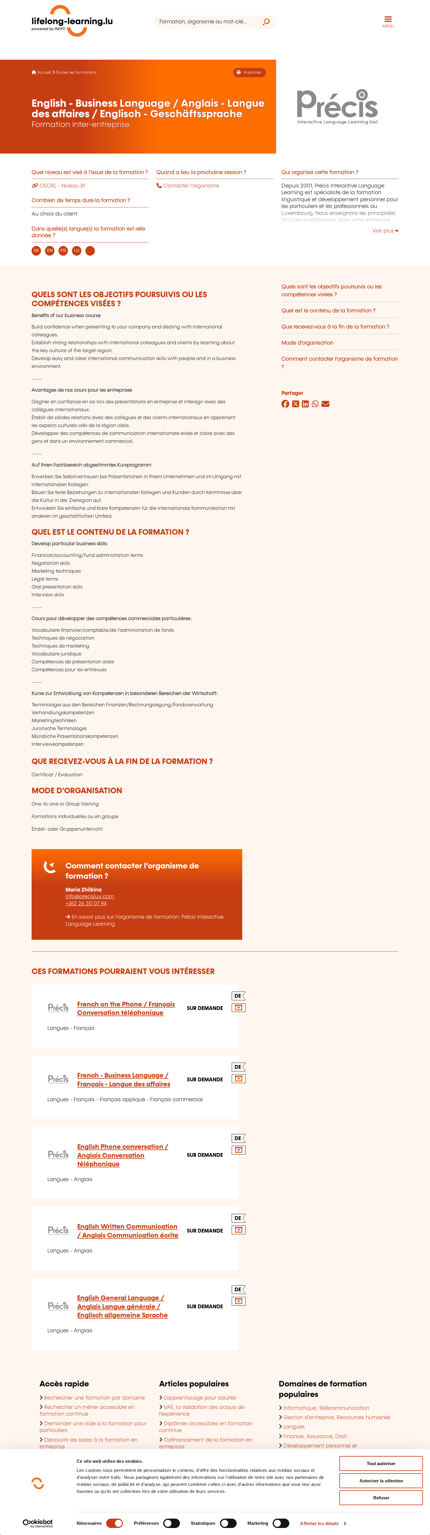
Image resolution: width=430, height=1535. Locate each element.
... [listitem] (90, 250)
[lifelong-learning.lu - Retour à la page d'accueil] (72, 22)
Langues (294, 1427)
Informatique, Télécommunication (326, 1408)
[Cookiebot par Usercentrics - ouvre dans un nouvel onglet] (37, 1523)
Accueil (44, 72)
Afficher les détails (319, 1523)
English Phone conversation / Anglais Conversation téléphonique (122, 1156)
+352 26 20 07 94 (86, 903)
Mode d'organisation (307, 343)
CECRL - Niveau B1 (61, 186)
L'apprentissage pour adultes (200, 1398)
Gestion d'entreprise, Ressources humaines (337, 1417)
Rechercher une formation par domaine (94, 1398)
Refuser (381, 1497)
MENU (388, 26)
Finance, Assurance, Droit (315, 1436)
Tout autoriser (381, 1463)
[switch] (171, 1523)
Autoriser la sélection (381, 1480)
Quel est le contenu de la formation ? (328, 311)
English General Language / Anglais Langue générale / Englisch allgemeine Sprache (122, 1307)
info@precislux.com (90, 896)
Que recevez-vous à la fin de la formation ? (335, 327)
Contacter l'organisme (190, 186)
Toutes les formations (76, 72)
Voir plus (383, 231)
